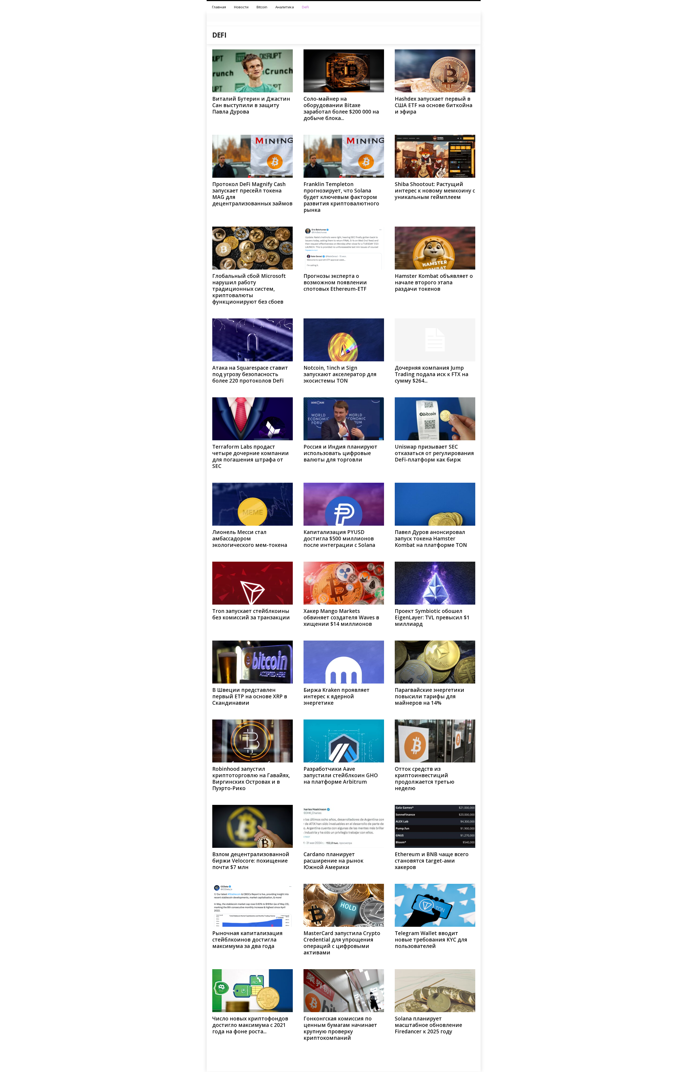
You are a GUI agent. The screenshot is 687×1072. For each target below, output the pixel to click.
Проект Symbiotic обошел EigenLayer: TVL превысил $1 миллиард (432, 617)
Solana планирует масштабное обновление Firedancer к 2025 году (428, 1025)
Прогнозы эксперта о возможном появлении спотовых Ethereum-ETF (335, 282)
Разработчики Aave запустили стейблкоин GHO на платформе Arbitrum (341, 775)
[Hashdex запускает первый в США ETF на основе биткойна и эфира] (435, 70)
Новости (241, 7)
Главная (219, 7)
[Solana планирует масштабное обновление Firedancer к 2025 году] (435, 990)
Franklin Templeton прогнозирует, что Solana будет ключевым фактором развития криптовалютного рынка (341, 197)
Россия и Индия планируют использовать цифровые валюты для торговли (340, 453)
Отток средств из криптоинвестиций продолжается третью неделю (424, 778)
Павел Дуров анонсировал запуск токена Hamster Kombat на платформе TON (431, 538)
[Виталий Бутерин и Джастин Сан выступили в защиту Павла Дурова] (252, 70)
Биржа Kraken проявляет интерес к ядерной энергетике (337, 696)
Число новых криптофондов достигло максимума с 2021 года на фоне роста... (250, 1025)
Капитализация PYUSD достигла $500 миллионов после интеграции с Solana (339, 538)
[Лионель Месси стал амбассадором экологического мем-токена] (252, 504)
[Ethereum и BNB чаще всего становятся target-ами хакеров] (435, 826)
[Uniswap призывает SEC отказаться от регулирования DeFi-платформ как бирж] (435, 418)
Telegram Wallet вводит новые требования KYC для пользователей (431, 940)
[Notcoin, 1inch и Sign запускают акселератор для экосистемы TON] (344, 339)
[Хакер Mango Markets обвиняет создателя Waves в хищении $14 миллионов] (344, 583)
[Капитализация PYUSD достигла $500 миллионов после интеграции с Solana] (344, 504)
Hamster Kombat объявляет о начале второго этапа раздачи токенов (434, 282)
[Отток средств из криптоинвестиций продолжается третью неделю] (435, 740)
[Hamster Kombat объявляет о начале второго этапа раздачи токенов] (435, 248)
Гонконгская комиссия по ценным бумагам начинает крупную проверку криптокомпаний (340, 1028)
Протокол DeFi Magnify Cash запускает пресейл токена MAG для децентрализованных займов (252, 194)
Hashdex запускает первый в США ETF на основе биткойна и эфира (433, 105)
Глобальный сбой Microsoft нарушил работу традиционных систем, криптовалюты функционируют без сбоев (249, 288)
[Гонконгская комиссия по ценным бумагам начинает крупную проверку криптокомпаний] (344, 990)
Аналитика (284, 7)
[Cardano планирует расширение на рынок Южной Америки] (344, 826)
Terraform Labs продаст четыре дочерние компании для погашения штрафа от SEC (250, 456)
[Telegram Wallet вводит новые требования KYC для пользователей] (435, 905)
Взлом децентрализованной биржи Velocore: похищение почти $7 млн (250, 861)
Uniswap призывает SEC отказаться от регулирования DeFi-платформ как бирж (434, 453)
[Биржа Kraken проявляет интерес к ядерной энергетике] (344, 662)
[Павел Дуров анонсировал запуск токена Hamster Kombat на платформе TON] (435, 504)
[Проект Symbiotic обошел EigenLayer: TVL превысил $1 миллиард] (435, 583)
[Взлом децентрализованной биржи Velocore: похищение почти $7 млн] (252, 826)
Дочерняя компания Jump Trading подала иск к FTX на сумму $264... (431, 374)
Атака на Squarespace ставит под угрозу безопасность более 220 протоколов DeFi (250, 374)
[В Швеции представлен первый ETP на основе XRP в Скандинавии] (252, 662)
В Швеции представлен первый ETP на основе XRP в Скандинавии (249, 696)
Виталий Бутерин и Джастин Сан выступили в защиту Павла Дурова (251, 105)
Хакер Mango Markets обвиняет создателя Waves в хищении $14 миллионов (341, 617)
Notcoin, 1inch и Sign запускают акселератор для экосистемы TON (340, 374)
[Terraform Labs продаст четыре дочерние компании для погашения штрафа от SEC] (252, 418)
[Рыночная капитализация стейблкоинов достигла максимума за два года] (252, 905)
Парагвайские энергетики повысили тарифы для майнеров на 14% (429, 696)
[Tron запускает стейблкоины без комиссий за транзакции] (252, 583)
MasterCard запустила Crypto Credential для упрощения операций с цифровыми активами (342, 943)
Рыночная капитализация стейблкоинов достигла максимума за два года (247, 940)
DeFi (305, 7)
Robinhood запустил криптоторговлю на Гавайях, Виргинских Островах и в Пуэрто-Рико (251, 778)
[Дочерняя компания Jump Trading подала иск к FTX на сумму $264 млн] (435, 339)
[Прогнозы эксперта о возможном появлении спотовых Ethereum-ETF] (344, 248)
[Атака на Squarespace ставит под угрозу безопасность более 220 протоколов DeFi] (252, 339)
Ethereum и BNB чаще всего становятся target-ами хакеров (432, 861)
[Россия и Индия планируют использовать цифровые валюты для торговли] (344, 418)
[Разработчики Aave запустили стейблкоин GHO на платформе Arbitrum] (344, 740)
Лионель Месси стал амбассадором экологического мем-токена (249, 538)
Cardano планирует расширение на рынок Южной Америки (333, 861)
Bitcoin (262, 7)
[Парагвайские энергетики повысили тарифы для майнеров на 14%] (435, 662)
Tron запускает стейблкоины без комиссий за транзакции (251, 614)
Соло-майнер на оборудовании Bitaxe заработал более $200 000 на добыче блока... (341, 108)
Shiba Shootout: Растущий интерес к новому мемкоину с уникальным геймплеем (435, 191)
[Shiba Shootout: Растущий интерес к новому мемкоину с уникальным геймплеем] (435, 156)
